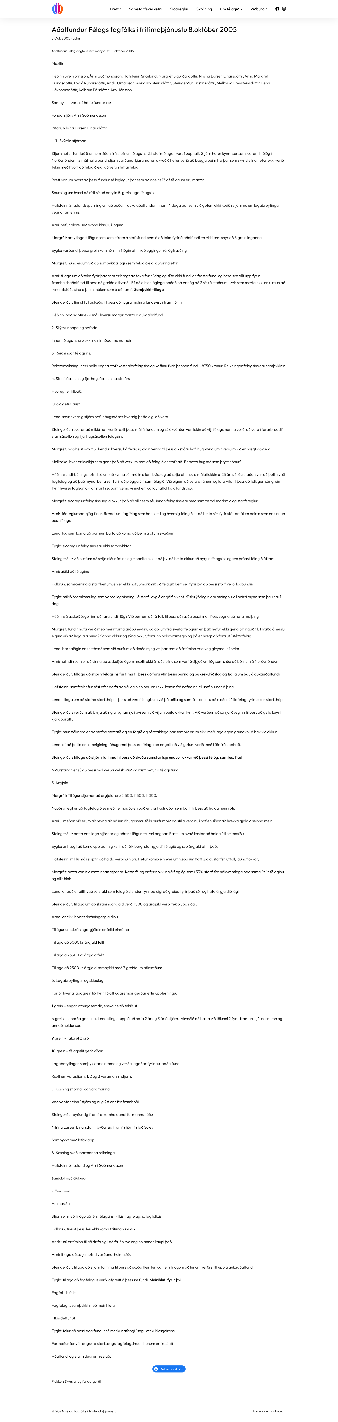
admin (78, 38)
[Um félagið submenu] (241, 9)
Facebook (261, 1411)
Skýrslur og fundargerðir (83, 1381)
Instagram (278, 1411)
